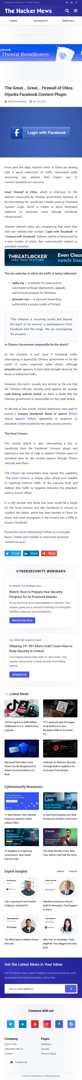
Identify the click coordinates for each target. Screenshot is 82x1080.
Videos (60, 871)
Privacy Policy (48, 1053)
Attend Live (19, 674)
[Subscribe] (70, 989)
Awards (45, 1048)
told (26, 329)
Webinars (68, 20)
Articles (73, 871)
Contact (9, 1053)
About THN (10, 1044)
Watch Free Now (22, 620)
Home (13, 20)
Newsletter (41, 20)
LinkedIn (33, 537)
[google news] (71, 1024)
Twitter (17, 537)
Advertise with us (14, 1048)
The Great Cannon (17, 478)
